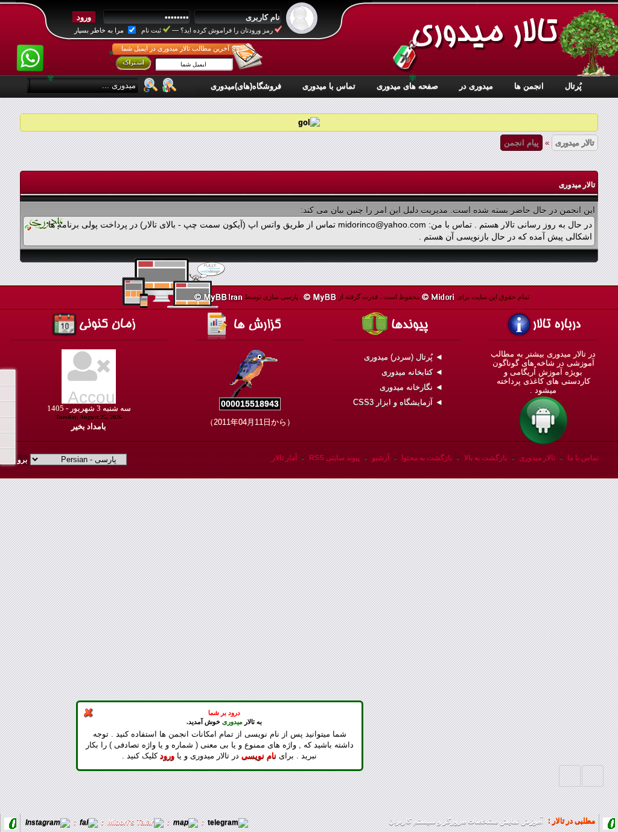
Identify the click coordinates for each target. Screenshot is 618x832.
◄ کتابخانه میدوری (413, 371)
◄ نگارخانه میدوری (412, 387)
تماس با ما (583, 458)
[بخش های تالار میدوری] (7, 409)
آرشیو (380, 458)
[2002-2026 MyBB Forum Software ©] (320, 296)
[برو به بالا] (593, 776)
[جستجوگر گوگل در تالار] (151, 84)
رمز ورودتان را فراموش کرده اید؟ (226, 30)
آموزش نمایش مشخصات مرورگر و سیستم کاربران (466, 821)
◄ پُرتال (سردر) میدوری (404, 356)
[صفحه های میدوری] (7, 393)
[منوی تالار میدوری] (7, 377)
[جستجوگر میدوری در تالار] (170, 84)
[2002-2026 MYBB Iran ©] (218, 296)
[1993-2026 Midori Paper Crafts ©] (438, 296)
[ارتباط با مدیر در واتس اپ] (29, 50)
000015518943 (250, 403)
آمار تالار (284, 458)
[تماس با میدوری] (7, 440)
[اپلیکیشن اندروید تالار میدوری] (543, 443)
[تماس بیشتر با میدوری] (7, 425)
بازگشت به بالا (485, 458)
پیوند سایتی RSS (334, 458)
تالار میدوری (574, 142)
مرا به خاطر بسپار (100, 30)
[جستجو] (7, 456)
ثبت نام (151, 30)
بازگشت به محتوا (426, 458)
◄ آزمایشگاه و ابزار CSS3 (399, 402)
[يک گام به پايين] (570, 776)
